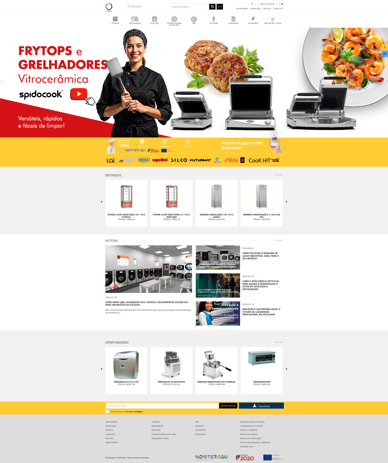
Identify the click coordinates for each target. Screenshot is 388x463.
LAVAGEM (115, 23)
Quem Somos (242, 8)
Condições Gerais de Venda (252, 422)
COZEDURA (154, 23)
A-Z (220, 6)
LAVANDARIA (233, 23)
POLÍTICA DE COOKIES (249, 434)
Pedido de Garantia (248, 430)
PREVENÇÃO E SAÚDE (273, 23)
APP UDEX (109, 438)
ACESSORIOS (253, 23)
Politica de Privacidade (250, 438)
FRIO (194, 23)
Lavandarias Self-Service (251, 426)
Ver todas (278, 174)
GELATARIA (214, 23)
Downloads (255, 8)
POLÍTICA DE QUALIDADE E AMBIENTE (255, 442)
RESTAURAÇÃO (135, 23)
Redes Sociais (111, 442)
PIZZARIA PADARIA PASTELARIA (174, 24)
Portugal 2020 (246, 446)
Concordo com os (126, 411)
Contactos (278, 8)
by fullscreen (110, 457)
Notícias (267, 8)
